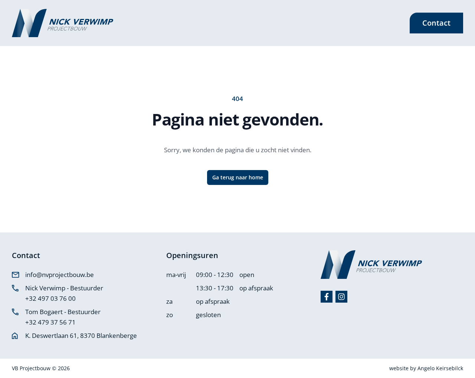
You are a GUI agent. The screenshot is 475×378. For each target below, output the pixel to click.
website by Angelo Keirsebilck (426, 368)
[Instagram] (341, 297)
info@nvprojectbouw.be (59, 274)
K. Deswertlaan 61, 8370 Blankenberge (81, 335)
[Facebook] (326, 297)
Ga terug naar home (237, 177)
